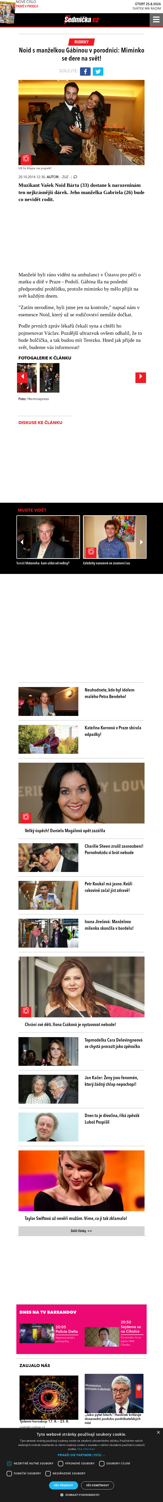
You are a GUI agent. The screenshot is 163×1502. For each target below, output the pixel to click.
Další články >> (81, 1231)
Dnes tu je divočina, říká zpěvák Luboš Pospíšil (112, 1119)
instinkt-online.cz (32, 1427)
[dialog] (81, 1465)
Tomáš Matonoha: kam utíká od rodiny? (42, 563)
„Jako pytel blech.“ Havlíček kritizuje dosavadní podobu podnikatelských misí (113, 1419)
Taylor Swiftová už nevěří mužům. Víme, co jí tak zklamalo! (76, 1218)
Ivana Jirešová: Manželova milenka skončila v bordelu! (109, 925)
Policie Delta (67, 1329)
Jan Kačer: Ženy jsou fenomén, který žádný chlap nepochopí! (111, 1081)
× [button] (158, 1432)
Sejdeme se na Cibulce (131, 1326)
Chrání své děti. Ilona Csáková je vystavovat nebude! (70, 1024)
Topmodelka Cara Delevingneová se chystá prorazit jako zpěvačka (114, 1043)
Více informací (86, 1449)
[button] (81, 1455)
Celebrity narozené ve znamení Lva (106, 563)
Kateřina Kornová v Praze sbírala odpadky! (113, 731)
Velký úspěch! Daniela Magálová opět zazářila (65, 831)
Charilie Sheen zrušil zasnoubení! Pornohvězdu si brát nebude (114, 849)
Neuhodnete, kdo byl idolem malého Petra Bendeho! (110, 693)
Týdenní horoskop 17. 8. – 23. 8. (44, 1421)
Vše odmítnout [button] (97, 1485)
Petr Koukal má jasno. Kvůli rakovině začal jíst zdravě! (108, 887)
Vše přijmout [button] (63, 1485)
